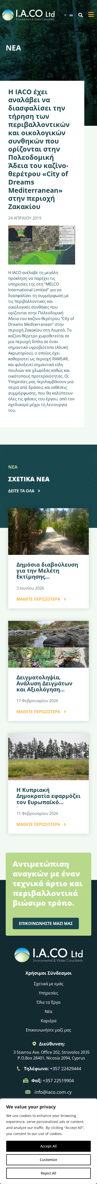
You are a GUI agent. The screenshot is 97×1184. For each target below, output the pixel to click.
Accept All (48, 1146)
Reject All (48, 1173)
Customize (48, 1159)
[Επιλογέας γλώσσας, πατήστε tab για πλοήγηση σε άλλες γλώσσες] (68, 15)
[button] (80, 15)
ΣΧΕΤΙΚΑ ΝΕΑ (28, 479)
